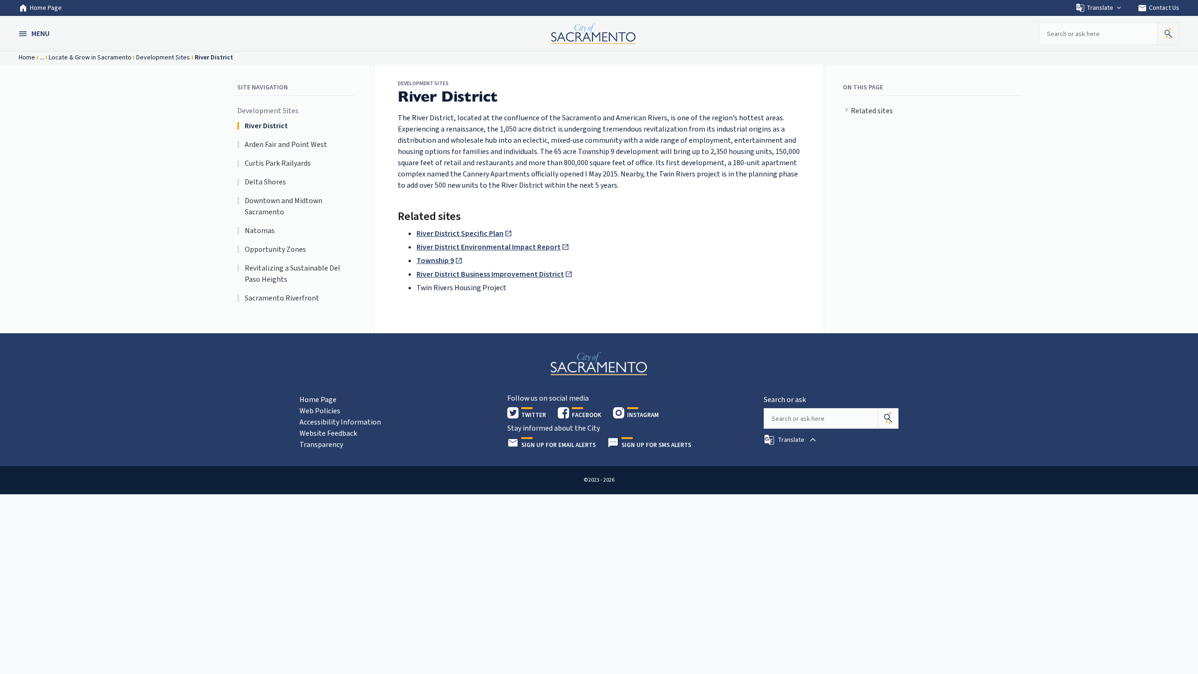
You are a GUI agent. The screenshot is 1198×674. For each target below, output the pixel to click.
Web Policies (320, 411)
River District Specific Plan (460, 233)
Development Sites (163, 57)
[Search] (888, 418)
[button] (35, 34)
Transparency (321, 445)
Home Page (46, 8)
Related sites (872, 111)
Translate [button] (1100, 8)
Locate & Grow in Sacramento (90, 57)
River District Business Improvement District (490, 274)
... (42, 57)
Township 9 (435, 261)
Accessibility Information (340, 422)
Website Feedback (328, 433)
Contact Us (1158, 8)
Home (27, 57)
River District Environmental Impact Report (488, 247)
